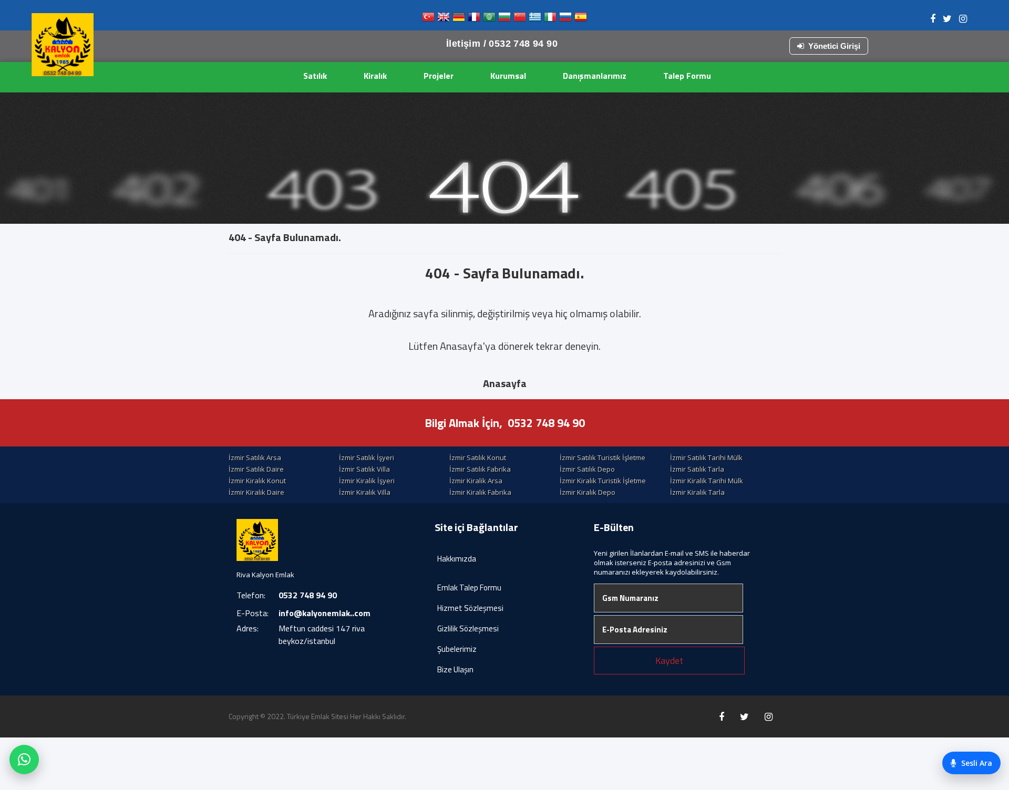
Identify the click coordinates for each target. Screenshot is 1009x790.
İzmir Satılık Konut (477, 457)
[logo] (63, 44)
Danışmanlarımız (594, 75)
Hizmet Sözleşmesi (470, 608)
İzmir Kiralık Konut (257, 480)
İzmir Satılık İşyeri (366, 457)
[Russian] (565, 19)
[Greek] (535, 19)
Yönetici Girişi (834, 45)
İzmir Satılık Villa (364, 469)
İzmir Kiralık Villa (364, 492)
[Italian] (550, 19)
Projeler (439, 75)
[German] (458, 19)
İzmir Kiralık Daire (256, 492)
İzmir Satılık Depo (587, 469)
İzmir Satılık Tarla (697, 469)
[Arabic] (489, 19)
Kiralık (375, 75)
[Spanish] (580, 19)
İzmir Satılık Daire (256, 469)
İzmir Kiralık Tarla (697, 492)
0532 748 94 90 (546, 423)
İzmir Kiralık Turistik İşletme (603, 480)
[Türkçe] (428, 19)
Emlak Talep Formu (469, 587)
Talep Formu (687, 75)
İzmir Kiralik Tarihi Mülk (706, 480)
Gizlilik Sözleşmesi (468, 628)
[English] (443, 19)
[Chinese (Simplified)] (519, 19)
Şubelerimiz (457, 649)
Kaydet (669, 660)
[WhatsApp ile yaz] (24, 759)
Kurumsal (508, 75)
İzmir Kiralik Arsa (475, 480)
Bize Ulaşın (455, 669)
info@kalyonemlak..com (324, 613)
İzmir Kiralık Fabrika (480, 492)
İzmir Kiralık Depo (587, 492)
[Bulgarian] (504, 19)
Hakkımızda (456, 559)
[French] (474, 19)
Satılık (315, 75)
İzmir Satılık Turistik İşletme (602, 457)
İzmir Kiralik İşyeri (367, 480)
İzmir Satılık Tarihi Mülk (706, 457)
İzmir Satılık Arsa (255, 457)
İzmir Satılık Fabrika (480, 469)
